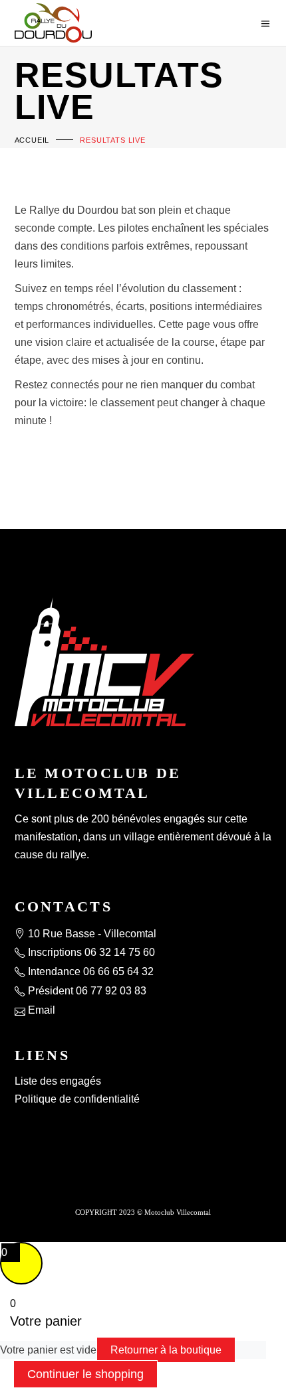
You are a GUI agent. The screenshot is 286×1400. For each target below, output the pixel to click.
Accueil (32, 140)
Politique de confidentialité (77, 1099)
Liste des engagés (58, 1081)
